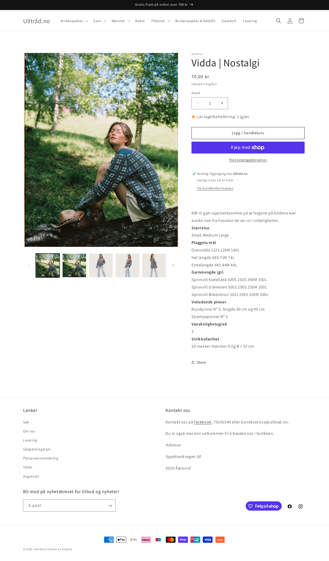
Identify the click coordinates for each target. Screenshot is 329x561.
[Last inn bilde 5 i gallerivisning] (154, 265)
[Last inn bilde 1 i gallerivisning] (48, 265)
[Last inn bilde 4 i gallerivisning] (127, 265)
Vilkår (28, 467)
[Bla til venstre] (28, 265)
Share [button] (201, 362)
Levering (30, 440)
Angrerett (31, 476)
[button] (73, 20)
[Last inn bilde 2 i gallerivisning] (74, 265)
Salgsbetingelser (37, 449)
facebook (203, 421)
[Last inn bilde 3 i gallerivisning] (101, 265)
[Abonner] (109, 506)
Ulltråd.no (41, 549)
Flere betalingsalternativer (248, 160)
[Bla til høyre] (173, 265)
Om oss (29, 431)
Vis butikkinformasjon (215, 188)
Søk (26, 422)
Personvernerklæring (40, 458)
